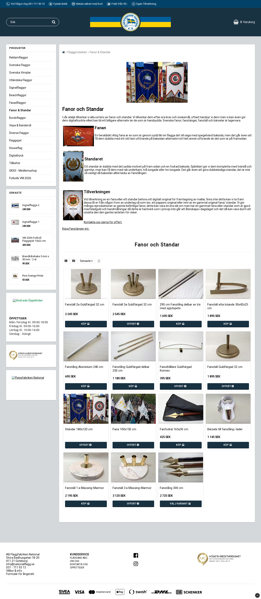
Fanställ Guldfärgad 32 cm (224, 367)
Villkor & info (14, 570)
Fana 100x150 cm (124, 429)
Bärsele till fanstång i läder (225, 429)
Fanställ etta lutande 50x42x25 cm (227, 306)
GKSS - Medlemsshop (23, 170)
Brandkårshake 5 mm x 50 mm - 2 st (35, 258)
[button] (244, 22)
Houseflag (15, 148)
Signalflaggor (17, 87)
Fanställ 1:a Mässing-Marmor (84, 488)
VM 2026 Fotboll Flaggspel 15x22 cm (34, 239)
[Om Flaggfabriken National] (31, 385)
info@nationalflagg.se (20, 564)
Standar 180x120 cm (79, 429)
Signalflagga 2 (30, 205)
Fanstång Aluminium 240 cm (84, 367)
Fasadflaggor (17, 102)
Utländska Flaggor (20, 80)
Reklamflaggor (18, 57)
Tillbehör (14, 163)
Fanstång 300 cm (171, 488)
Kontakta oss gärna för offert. (103, 222)
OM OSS (74, 561)
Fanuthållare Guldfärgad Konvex (176, 368)
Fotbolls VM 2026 (20, 178)
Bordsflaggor (17, 117)
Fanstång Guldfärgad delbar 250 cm (131, 368)
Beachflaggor (18, 95)
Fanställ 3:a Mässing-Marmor (132, 488)
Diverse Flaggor (19, 133)
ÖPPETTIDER (77, 567)
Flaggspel (15, 140)
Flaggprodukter (77, 52)
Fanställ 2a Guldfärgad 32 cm (84, 304)
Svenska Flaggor (19, 65)
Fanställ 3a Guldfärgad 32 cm (132, 304)
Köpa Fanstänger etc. (75, 228)
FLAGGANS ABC (78, 557)
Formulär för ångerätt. (20, 574)
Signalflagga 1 (30, 221)
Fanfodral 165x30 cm (174, 429)
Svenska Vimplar (20, 72)
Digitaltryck (16, 155)
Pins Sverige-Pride (32, 275)
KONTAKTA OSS (79, 564)
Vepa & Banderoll (20, 125)
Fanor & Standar (20, 110)
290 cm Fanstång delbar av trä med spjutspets (180, 306)
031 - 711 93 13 (16, 567)
